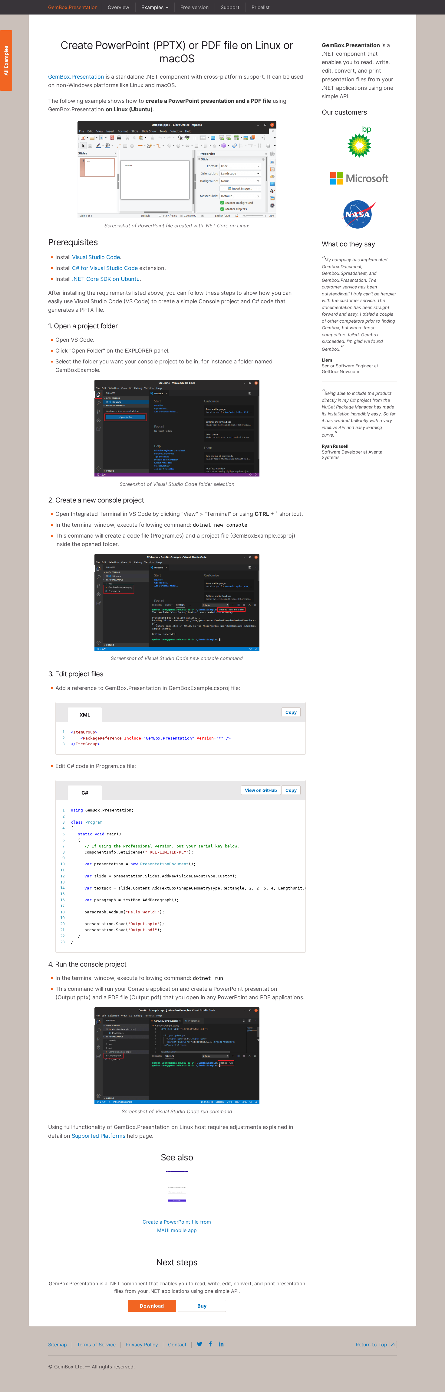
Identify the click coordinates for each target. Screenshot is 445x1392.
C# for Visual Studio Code (105, 268)
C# (84, 793)
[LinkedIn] (221, 1344)
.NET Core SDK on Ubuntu (106, 279)
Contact (177, 1345)
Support (230, 7)
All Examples (6, 60)
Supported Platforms (98, 1136)
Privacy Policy (142, 1345)
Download (152, 1306)
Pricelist (261, 7)
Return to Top (371, 1345)
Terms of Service (96, 1345)
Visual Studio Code (96, 257)
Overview (118, 7)
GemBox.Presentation (72, 7)
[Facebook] (210, 1344)
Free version (194, 7)
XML (85, 715)
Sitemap (57, 1345)
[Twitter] (199, 1344)
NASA (359, 214)
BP (359, 142)
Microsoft (359, 178)
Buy (201, 1306)
